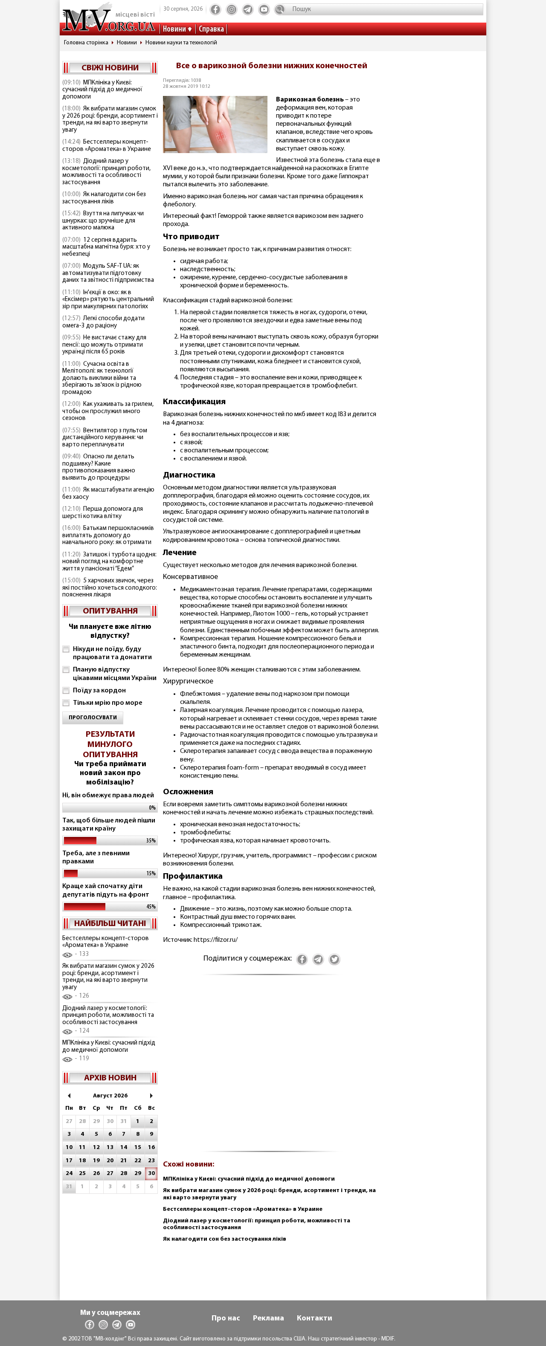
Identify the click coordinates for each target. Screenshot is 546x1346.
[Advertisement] (271, 1068)
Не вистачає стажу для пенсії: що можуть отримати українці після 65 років (104, 345)
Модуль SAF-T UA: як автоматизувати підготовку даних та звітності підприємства (108, 273)
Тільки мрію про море (107, 703)
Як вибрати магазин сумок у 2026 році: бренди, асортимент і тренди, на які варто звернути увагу (110, 119)
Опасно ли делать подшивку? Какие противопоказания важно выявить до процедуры (98, 467)
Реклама (268, 1319)
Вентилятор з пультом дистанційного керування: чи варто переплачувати (104, 438)
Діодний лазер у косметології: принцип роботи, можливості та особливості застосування (106, 172)
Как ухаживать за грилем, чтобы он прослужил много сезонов (108, 411)
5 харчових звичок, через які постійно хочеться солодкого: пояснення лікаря (109, 588)
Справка (211, 29)
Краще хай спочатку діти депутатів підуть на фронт (105, 890)
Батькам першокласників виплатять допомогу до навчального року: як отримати (108, 535)
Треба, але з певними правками (96, 857)
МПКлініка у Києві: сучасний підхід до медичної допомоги (102, 90)
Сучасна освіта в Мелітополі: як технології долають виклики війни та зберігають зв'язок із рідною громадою (102, 378)
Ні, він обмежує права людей (108, 795)
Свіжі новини (110, 68)
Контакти (314, 1319)
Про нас (226, 1319)
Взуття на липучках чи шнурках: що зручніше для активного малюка (103, 221)
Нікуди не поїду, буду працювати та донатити (112, 653)
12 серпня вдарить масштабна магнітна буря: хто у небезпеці (106, 247)
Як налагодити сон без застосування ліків (104, 198)
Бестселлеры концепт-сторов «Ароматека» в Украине (106, 146)
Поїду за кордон (99, 690)
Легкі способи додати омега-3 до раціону (103, 322)
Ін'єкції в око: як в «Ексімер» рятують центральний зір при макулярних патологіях (108, 299)
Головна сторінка (86, 43)
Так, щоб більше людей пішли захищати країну (108, 824)
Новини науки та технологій (181, 43)
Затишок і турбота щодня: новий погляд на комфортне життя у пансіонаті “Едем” (109, 562)
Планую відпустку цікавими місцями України (115, 673)
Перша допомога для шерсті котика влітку (102, 513)
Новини (174, 29)
